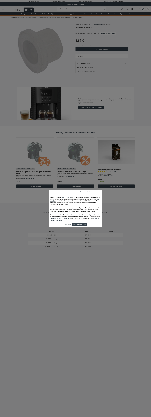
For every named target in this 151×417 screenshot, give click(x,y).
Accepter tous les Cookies (79, 224)
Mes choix (68, 224)
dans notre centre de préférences (60, 218)
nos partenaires (66, 197)
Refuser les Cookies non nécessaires (90, 191)
